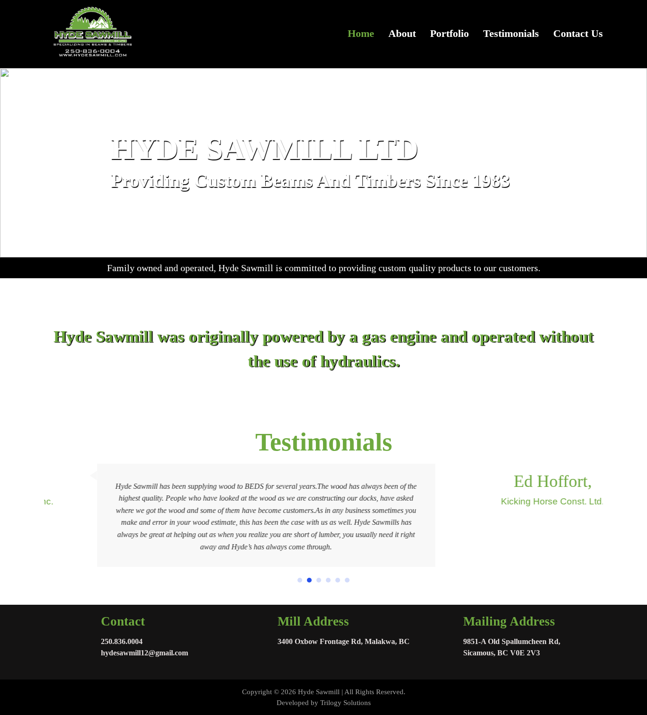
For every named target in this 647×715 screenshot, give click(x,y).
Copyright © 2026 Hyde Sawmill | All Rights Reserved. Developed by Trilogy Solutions (323, 697)
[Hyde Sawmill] (91, 34)
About (402, 33)
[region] (323, 162)
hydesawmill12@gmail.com (144, 653)
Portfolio (449, 33)
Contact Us (578, 33)
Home (361, 33)
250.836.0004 (122, 641)
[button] (299, 580)
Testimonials (511, 33)
